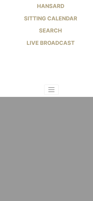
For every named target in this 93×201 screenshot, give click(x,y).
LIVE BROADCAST (50, 43)
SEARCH (50, 30)
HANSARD (50, 6)
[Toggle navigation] (51, 90)
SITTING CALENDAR (50, 18)
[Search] (39, 90)
